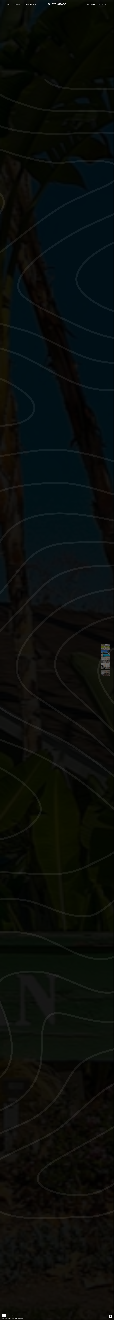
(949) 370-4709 (103, 4)
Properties (16, 4)
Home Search (29, 4)
